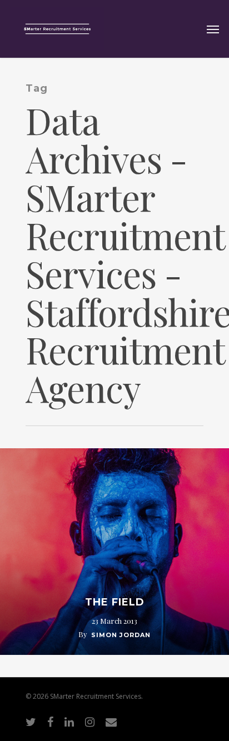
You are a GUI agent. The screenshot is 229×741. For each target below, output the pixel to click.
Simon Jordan (121, 635)
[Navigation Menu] (213, 28)
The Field (115, 602)
